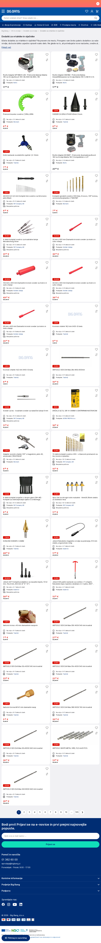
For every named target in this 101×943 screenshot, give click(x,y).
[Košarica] (97, 11)
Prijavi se (50, 844)
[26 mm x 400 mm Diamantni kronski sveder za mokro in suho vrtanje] (26, 324)
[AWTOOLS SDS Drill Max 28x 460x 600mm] (75, 366)
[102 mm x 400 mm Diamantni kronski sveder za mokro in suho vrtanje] (26, 281)
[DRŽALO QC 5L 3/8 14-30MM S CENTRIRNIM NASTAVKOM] (75, 408)
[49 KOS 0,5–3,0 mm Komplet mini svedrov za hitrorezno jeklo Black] (26, 194)
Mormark (16, 122)
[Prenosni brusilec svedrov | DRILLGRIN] (26, 110)
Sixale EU (66, 548)
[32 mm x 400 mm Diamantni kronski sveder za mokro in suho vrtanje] (75, 237)
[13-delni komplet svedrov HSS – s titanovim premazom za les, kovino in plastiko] (75, 452)
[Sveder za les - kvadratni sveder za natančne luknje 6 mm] (26, 408)
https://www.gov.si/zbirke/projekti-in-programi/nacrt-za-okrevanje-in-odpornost (31, 937)
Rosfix (15, 82)
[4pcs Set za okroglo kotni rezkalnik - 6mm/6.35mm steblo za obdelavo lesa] (75, 495)
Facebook (3, 904)
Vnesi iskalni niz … (21, 18)
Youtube (15, 904)
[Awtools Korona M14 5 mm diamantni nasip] (26, 703)
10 (66, 812)
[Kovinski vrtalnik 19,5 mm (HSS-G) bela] (26, 366)
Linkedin (20, 904)
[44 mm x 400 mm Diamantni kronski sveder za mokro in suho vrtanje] (75, 281)
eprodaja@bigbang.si (11, 864)
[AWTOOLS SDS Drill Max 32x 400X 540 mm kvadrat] (26, 663)
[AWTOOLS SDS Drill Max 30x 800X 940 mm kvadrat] (26, 744)
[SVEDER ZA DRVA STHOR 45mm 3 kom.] (75, 110)
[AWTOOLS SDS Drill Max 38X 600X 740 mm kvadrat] (75, 703)
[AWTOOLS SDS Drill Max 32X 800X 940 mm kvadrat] (26, 785)
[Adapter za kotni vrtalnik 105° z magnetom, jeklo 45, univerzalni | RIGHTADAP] (26, 452)
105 (77, 812)
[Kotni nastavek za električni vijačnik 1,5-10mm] (26, 151)
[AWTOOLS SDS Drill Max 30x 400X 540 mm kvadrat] (75, 663)
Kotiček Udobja (67, 247)
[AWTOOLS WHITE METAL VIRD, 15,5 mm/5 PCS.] (75, 744)
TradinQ (65, 122)
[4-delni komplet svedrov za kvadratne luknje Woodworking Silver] (26, 237)
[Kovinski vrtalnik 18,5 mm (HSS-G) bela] (75, 324)
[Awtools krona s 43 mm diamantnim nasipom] (26, 622)
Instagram (8, 904)
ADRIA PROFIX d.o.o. (69, 418)
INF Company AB (18, 204)
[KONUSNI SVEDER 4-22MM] (26, 537)
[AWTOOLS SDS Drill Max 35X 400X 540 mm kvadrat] (75, 622)
